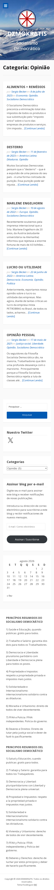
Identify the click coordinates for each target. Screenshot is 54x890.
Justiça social (23, 343)
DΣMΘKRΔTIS (27, 33)
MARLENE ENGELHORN (25, 203)
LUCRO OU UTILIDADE (24, 267)
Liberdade (37, 343)
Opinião (33, 95)
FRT (35, 884)
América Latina (28, 155)
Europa (24, 212)
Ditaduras (12, 159)
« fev (9, 595)
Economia (22, 95)
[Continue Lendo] (34, 128)
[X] (10, 440)
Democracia (13, 279)
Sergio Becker (18, 91)
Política (11, 283)
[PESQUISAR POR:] (27, 406)
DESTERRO (15, 147)
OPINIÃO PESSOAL (21, 335)
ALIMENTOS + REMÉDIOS (26, 87)
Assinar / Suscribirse (27, 539)
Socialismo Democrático (20, 99)
